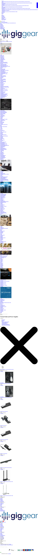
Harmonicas (1, 232)
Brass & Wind (3, 7)
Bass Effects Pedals (2, 69)
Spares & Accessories (2, 113)
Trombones (26, 8)
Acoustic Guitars (2, 56)
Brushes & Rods (2, 138)
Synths (9, 4)
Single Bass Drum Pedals (3, 148)
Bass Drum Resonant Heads (3, 143)
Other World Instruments (3, 241)
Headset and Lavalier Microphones (4, 201)
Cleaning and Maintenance (3, 177)
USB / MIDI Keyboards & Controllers (21, 9)
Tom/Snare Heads (2, 146)
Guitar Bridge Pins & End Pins (4, 93)
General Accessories (6, 11)
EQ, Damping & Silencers (3, 134)
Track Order (1, 509)
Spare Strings (1, 82)
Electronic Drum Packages (3, 111)
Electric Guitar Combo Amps (3, 62)
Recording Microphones (35, 9)
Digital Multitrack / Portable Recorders (12, 9)
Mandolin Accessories (2, 237)
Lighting (9, 5)
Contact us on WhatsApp (4, 22)
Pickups (10, 1)
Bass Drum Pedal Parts (3, 155)
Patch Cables (1, 303)
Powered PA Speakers (2, 195)
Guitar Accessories (15, 1)
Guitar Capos (1, 85)
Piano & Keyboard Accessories (13, 4)
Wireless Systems (27, 5)
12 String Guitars (2, 58)
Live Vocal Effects (12, 5)
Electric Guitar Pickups (3, 75)
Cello (1, 240)
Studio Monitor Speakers (29, 9)
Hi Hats (1, 121)
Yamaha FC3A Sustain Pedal (3, 453)
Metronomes (1, 307)
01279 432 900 (3, 21)
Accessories (1, 286)
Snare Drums (1, 116)
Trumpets (29, 8)
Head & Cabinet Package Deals (4, 65)
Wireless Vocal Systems (3, 212)
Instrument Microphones (3, 202)
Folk (2, 6)
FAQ (0, 505)
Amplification (5, 1)
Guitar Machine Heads (3, 95)
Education (3, 18)
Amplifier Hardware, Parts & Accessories (5, 66)
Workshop (3, 15)
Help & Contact (3, 19)
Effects (8, 1)
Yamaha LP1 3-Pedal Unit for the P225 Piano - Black (6, 481)
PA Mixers (1, 198)
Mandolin (1, 236)
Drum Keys (1, 132)
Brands (2, 13)
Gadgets (1, 135)
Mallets (1, 139)
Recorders (21, 8)
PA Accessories (23, 5)
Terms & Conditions (2, 510)
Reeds (1, 255)
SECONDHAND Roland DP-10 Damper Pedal (6, 397)
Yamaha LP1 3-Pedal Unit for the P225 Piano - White (6, 495)
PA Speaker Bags (2, 209)
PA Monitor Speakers (2, 197)
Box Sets (1, 118)
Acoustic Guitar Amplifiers (3, 64)
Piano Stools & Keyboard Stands (4, 179)
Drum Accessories (2, 130)
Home (1, 369)
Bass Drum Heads (2, 142)
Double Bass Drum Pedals (3, 149)
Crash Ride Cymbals (2, 120)
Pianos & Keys (3, 3)
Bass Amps (1, 63)
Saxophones (23, 8)
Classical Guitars (2, 57)
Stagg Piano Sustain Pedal (3, 425)
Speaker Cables (2, 300)
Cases (1, 131)
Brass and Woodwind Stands (3, 256)
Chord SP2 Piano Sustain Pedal (4, 411)
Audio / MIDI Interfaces (5, 9)
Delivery (1, 504)
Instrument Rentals (2, 27)
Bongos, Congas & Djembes (3, 126)
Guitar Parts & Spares (27, 1)
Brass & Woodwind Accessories (5, 8)
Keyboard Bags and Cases (5, 323)
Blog (0, 23)
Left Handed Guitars (2, 59)
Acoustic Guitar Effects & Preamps (4, 70)
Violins (1, 234)
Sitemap (10, 544)
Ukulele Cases (2, 227)
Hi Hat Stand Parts (2, 156)
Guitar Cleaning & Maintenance (21, 1)
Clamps (1, 151)
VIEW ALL (1, 67)
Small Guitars (1, 60)
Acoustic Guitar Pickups (3, 76)
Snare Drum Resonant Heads (3, 144)
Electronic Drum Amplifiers (3, 112)
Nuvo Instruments (17, 8)
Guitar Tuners (2, 84)
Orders (1, 508)
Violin (1, 233)
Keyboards (6, 4)
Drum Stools (1, 152)
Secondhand (3, 12)
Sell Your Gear (2, 503)
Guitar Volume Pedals (2, 71)
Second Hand (1, 382)
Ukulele (1, 226)
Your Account (2, 507)
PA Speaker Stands (2, 208)
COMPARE (1, 371)
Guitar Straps (1, 87)
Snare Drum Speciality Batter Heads (4, 145)
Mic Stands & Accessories (18, 5)
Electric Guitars (2, 55)
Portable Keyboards (2, 173)
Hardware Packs (2, 153)
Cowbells (1, 128)
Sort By (6, 370)
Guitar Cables (2, 299)
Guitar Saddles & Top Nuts (3, 96)
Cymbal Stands (2, 150)
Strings (12, 1)
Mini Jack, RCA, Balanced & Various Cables (5, 302)
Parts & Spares (2, 154)
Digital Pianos (3, 4)
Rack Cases (1, 210)
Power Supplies (2, 308)
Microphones (6, 5)
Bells (0, 125)
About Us (1, 498)
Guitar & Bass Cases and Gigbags (4, 86)
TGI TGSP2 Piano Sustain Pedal (4, 439)
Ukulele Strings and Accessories (4, 228)
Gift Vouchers (10, 11)
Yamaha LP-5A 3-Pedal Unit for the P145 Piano (6, 467)
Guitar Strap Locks (2, 88)
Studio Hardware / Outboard (5, 10)
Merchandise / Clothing (14, 11)
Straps (1, 258)
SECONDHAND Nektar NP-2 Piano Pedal (5, 383)
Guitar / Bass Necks (2, 92)
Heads (1, 141)
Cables (3, 11)
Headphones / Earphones (3, 306)
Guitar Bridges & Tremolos (3, 94)
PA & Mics (1, 181)
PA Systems (3, 5)
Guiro (1, 129)
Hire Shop (3, 16)
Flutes (14, 8)
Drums (3, 2)
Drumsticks (1, 137)
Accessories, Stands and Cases (3, 124)
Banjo (1, 229)
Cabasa (1, 127)
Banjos (1, 230)
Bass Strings (1, 80)
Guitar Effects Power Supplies (3, 73)
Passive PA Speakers (2, 196)
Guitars (3, 1)
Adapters (1, 301)
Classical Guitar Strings (3, 81)
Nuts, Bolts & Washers (3, 157)
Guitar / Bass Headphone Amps (4, 72)
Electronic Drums (2, 110)
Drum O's (1, 133)
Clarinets (10, 8)
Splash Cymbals (2, 122)
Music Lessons (3, 17)
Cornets (13, 8)
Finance (1, 506)
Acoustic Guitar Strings (3, 79)
